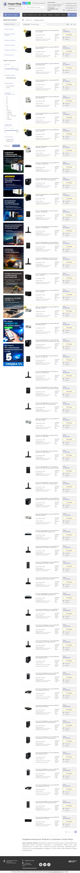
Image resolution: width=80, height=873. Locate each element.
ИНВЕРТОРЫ (29, 20)
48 (7, 102)
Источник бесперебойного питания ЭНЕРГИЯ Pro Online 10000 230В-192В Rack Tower (47, 594)
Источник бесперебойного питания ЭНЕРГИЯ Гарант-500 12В (47, 47)
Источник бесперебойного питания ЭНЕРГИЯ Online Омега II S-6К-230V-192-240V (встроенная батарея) (47, 562)
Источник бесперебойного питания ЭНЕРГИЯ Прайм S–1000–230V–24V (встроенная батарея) (47, 179)
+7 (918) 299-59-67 (71, 6)
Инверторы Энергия (10, 24)
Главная (25, 14)
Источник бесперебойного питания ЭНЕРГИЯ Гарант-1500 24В (47, 274)
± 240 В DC (9, 119)
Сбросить (7, 146)
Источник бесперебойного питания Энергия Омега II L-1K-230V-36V (47, 211)
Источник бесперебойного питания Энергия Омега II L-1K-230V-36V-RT (47, 227)
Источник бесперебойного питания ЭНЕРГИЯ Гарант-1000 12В (47, 130)
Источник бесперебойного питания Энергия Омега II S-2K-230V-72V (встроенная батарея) (47, 388)
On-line (8, 87)
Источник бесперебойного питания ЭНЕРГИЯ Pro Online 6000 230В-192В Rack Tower (47, 531)
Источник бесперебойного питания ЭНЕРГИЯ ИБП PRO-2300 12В (47, 324)
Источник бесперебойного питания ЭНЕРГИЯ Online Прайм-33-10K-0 (47, 657)
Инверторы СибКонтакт (11, 50)
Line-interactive (10, 86)
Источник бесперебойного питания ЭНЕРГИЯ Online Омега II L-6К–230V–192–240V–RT (47, 547)
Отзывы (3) (67, 54)
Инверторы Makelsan (10, 40)
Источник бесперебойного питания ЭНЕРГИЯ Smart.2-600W (47, 114)
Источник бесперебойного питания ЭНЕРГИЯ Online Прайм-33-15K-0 (47, 753)
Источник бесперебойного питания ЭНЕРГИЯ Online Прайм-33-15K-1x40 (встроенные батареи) (47, 770)
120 (7, 107)
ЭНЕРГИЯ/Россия (11, 78)
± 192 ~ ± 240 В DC (11, 116)
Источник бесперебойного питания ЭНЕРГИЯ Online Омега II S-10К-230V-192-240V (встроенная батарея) (47, 625)
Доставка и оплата (32, 14)
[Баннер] (13, 161)
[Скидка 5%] (13, 355)
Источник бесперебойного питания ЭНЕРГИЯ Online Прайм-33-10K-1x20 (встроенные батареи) (47, 673)
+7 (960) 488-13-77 (71, 8)
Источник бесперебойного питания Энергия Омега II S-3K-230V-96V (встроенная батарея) (47, 467)
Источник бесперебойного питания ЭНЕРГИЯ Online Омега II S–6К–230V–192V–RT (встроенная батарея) (47, 578)
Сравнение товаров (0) (39, 3)
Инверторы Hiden (9, 29)
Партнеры (50, 14)
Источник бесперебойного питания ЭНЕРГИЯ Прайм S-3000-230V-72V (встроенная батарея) (47, 499)
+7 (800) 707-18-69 (71, 3)
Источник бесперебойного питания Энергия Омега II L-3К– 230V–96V (47, 436)
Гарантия (44, 14)
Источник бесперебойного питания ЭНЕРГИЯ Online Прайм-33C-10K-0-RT (47, 689)
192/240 (8, 110)
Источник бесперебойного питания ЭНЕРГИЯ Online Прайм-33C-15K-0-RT (47, 785)
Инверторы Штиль (9, 55)
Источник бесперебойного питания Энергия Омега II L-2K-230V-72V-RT (47, 372)
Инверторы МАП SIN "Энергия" (10, 34)
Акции (39, 14)
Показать (16, 146)
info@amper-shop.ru (71, 10)
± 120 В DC (9, 112)
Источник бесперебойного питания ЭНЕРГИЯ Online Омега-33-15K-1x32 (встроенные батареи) (47, 737)
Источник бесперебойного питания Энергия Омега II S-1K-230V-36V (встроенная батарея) (47, 243)
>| (75, 832)
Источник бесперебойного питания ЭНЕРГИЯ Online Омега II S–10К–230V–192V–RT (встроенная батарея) (47, 641)
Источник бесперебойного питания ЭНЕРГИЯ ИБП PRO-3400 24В (47, 419)
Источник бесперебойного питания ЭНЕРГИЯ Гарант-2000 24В (47, 291)
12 (7, 97)
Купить (70, 34)
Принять (66, 871)
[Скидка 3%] (13, 330)
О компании (57, 14)
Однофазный (10, 139)
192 (7, 109)
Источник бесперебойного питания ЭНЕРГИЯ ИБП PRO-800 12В (47, 97)
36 (7, 100)
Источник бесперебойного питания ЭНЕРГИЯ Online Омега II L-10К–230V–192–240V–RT (47, 610)
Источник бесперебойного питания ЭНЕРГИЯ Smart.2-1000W (47, 195)
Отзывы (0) (67, 37)
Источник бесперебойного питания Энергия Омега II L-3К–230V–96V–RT (47, 451)
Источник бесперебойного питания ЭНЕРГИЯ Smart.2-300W (47, 31)
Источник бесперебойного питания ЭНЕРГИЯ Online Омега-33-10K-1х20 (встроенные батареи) (47, 722)
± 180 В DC (9, 114)
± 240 (7, 117)
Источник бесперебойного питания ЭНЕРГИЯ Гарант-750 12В (47, 80)
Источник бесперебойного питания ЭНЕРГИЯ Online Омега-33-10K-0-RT (47, 706)
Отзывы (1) (67, 70)
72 (7, 104)
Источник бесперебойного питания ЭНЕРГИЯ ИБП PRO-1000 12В (47, 147)
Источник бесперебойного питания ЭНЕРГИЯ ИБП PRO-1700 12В (47, 307)
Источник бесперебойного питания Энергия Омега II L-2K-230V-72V (47, 356)
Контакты (63, 14)
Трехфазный (9, 141)
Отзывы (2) (67, 136)
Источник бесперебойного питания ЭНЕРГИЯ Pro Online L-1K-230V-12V (47, 163)
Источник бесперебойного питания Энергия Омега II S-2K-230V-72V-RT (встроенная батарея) (47, 403)
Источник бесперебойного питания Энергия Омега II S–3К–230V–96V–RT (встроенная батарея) (47, 483)
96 (7, 105)
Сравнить (67, 39)
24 (7, 98)
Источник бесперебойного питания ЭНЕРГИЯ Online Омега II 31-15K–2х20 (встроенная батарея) (47, 802)
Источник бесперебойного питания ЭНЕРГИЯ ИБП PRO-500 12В (47, 64)
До (12, 66)
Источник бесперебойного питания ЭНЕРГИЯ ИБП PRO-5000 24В (47, 514)
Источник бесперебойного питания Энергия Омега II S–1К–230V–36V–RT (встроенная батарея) (47, 258)
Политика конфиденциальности (29, 868)
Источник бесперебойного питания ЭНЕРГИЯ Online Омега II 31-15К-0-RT (47, 818)
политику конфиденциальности (56, 871)
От (5, 66)
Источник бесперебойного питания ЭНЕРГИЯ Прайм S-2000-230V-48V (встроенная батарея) (47, 340)
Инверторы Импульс (10, 45)
